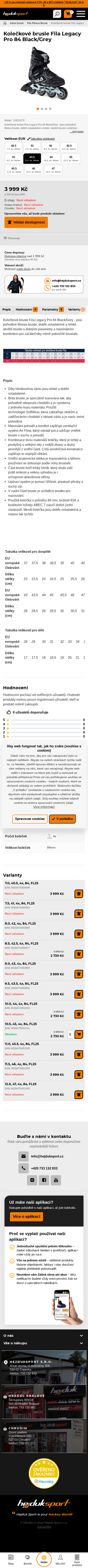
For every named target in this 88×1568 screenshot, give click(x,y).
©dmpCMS (44, 1526)
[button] (38, 109)
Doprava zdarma (15, 256)
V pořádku (64, 819)
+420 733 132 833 (44, 1168)
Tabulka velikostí (42, 138)
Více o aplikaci (26, 1217)
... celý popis (76, 131)
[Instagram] (32, 1180)
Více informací (44, 807)
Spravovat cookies (30, 819)
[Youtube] (56, 1180)
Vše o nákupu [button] (15, 1343)
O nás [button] (8, 1335)
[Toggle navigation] (57, 14)
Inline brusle (17, 23)
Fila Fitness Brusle (37, 23)
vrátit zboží (23, 269)
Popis (6, 309)
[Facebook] (44, 1180)
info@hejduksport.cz (47, 1156)
